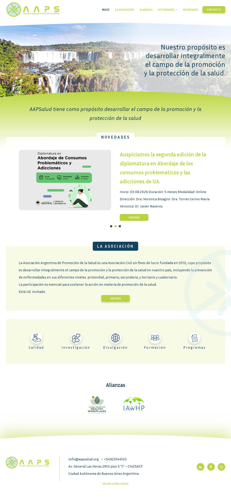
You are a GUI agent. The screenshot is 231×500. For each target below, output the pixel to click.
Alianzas (146, 9)
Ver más (134, 217)
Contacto (214, 9)
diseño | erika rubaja (115, 483)
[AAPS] (27, 462)
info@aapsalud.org (83, 459)
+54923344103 (115, 459)
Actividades (166, 9)
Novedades (190, 9)
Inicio (105, 9)
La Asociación (124, 9)
